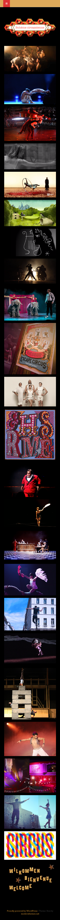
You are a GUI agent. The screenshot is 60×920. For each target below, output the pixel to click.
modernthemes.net (30, 914)
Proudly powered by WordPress (22, 911)
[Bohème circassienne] (30, 35)
